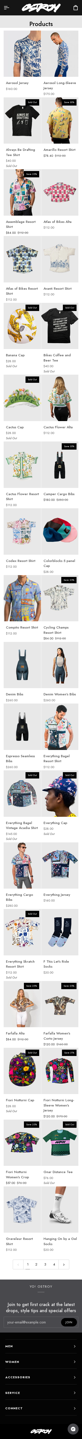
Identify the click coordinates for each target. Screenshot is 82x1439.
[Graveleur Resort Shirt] (22, 1209)
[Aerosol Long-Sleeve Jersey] (60, 54)
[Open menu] (10, 7)
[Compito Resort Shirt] (22, 598)
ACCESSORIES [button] (17, 1377)
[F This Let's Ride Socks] (60, 932)
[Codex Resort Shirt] (22, 531)
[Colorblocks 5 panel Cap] (60, 531)
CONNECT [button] (14, 1408)
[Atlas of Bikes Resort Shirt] (22, 259)
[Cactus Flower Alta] (60, 398)
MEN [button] (9, 1346)
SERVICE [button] (12, 1393)
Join (69, 1322)
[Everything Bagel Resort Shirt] (60, 727)
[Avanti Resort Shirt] (60, 259)
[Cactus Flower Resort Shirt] (22, 464)
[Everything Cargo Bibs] (22, 865)
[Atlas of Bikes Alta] (60, 192)
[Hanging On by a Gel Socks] (60, 1209)
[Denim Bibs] (22, 665)
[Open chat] (73, 1429)
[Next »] (64, 1264)
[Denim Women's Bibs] (60, 665)
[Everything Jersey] (60, 865)
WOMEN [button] (12, 1362)
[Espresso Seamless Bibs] (22, 727)
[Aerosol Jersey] (22, 54)
